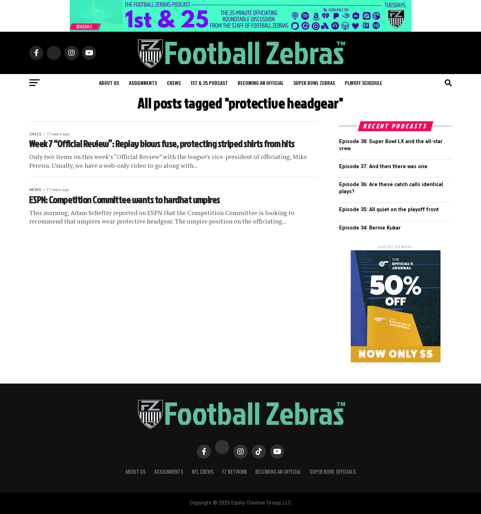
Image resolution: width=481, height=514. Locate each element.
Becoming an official (260, 82)
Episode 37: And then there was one (383, 167)
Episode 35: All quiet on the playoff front (389, 210)
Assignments (143, 82)
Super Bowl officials (333, 471)
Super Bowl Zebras (314, 82)
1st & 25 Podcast (209, 82)
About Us (135, 471)
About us (109, 82)
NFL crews (203, 471)
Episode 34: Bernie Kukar (370, 228)
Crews (174, 82)
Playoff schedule (363, 82)
